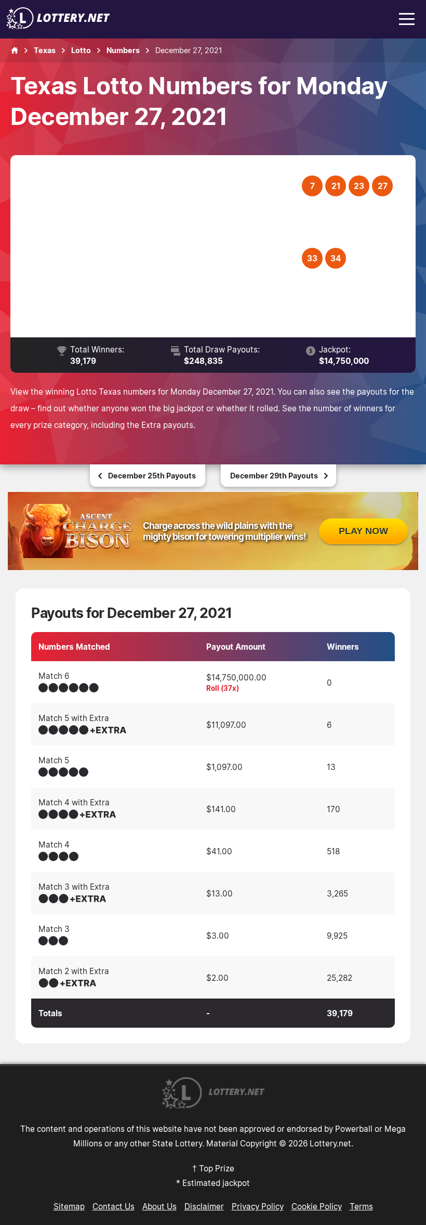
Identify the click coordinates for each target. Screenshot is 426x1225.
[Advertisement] (162, 246)
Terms (361, 1206)
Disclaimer (204, 1206)
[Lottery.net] (58, 26)
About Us (159, 1206)
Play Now (363, 531)
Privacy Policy (258, 1206)
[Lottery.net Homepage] (14, 50)
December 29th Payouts (274, 476)
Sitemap (69, 1206)
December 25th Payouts (152, 476)
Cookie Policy (316, 1206)
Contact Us (113, 1206)
